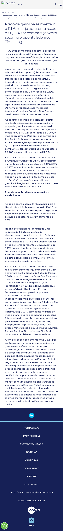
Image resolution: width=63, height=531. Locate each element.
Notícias (11, 12)
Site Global (31, 484)
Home (3, 12)
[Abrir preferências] (4, 526)
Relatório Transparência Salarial (31, 492)
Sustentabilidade (31, 444)
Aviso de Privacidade (31, 500)
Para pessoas (31, 436)
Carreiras (31, 460)
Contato (31, 476)
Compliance (31, 468)
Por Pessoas (31, 427)
